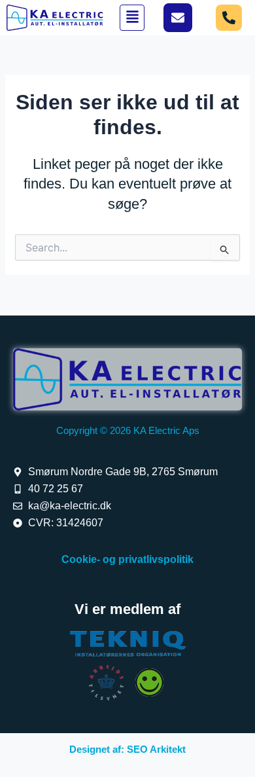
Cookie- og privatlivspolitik (127, 559)
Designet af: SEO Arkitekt (127, 749)
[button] (132, 18)
